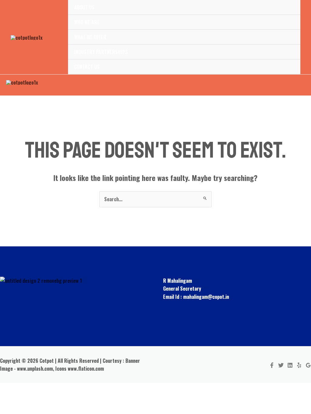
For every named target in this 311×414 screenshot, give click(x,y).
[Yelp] (299, 365)
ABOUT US (84, 7)
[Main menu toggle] (298, 82)
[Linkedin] (290, 365)
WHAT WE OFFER (90, 37)
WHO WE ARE (87, 22)
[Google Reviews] (308, 365)
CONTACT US (87, 66)
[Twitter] (281, 365)
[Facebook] (272, 365)
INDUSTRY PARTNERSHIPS (101, 51)
